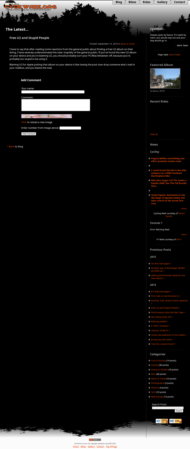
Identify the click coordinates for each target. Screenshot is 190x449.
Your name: (27, 88)
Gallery (160, 2)
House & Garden (159, 369)
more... (184, 208)
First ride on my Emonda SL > (165, 296)
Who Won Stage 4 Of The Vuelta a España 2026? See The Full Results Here (169, 183)
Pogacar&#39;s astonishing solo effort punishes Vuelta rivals (168, 160)
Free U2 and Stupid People (29, 38)
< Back (10, 146)
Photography (157, 383)
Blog (119, 2)
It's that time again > (161, 291)
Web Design (157, 396)
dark (171, 54)
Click (24, 122)
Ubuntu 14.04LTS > (160, 330)
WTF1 (179, 239)
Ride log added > (159, 321)
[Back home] (34, 5)
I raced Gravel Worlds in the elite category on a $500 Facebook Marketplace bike (168, 173)
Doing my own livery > (162, 339)
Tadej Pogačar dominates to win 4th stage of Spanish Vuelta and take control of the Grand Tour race (168, 199)
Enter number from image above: (40, 127)
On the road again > (161, 263)
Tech (153, 392)
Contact (178, 2)
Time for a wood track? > (163, 344)
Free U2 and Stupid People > (165, 307)
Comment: (27, 97)
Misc (153, 374)
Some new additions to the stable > (169, 334)
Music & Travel (158, 378)
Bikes (132, 2)
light (178, 54)
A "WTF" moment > (160, 325)
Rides (145, 2)
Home (76, 446)
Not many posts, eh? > (162, 316)
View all (154, 134)
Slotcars (155, 387)
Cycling (154, 365)
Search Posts (159, 404)
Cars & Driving (158, 360)
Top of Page (111, 446)
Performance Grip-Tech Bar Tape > (168, 312)
